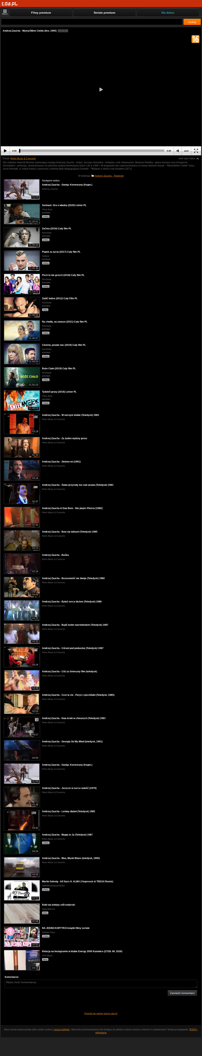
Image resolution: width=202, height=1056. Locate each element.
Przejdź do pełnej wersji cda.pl (101, 1013)
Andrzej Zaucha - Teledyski (109, 175)
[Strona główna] (10, 3)
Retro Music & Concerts (23, 158)
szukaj (192, 21)
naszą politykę (61, 1029)
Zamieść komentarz (182, 993)
